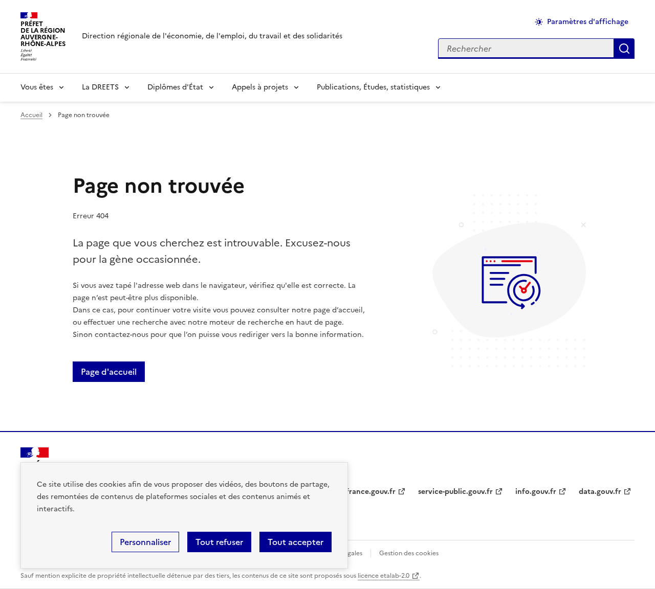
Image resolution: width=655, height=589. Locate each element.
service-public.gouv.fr (455, 491)
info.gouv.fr (535, 491)
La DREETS (100, 87)
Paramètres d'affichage (587, 21)
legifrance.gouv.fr (365, 491)
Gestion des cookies (409, 553)
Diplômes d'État (175, 87)
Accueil (31, 115)
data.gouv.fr (600, 491)
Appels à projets (260, 87)
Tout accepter (295, 542)
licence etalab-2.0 (383, 575)
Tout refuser (219, 542)
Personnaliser (145, 542)
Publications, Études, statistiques (373, 87)
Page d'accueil (109, 372)
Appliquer (624, 48)
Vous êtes (36, 87)
